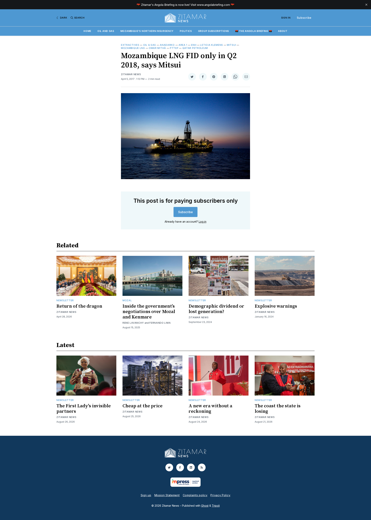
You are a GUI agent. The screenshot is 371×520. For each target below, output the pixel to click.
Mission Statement (167, 495)
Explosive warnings (276, 306)
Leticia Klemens (211, 44)
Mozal (127, 300)
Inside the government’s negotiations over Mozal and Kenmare (149, 311)
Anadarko (167, 44)
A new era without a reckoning (210, 408)
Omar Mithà (157, 48)
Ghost (204, 505)
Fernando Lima (160, 322)
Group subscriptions (213, 31)
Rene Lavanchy (133, 322)
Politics (186, 31)
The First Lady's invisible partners (83, 408)
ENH (193, 44)
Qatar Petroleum (195, 48)
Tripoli (216, 505)
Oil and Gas (105, 31)
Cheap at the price (143, 406)
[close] (366, 5)
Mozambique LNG (133, 48)
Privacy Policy (220, 495)
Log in (202, 221)
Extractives (130, 44)
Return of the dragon (79, 306)
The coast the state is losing (277, 408)
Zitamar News (131, 74)
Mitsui (231, 44)
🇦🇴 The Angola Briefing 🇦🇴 (253, 31)
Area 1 (183, 44)
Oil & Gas (149, 44)
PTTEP (174, 48)
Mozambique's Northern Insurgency (147, 31)
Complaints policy (195, 495)
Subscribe (304, 17)
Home (87, 31)
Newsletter (65, 300)
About (283, 31)
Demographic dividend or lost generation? (216, 309)
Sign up (146, 495)
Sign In (286, 17)
